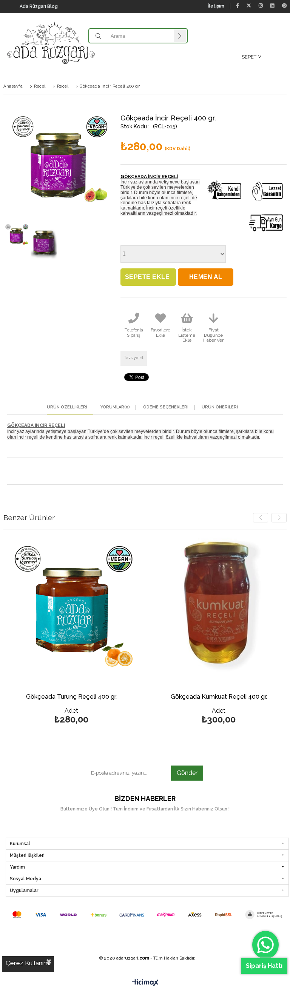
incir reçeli (181, 197)
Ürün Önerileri (220, 407)
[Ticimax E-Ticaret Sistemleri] (145, 983)
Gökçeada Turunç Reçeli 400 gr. (71, 697)
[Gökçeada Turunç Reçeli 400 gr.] (71, 605)
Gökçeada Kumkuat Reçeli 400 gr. (219, 697)
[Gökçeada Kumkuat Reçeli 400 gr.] (219, 605)
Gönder (187, 772)
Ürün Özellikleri (67, 407)
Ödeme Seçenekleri (165, 407)
